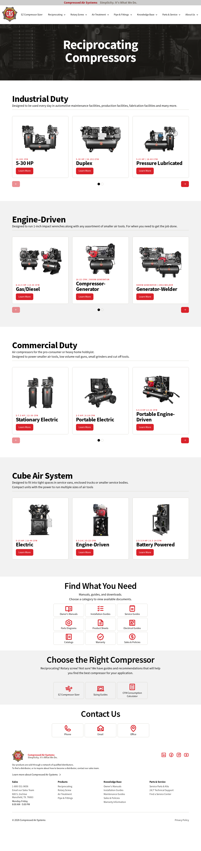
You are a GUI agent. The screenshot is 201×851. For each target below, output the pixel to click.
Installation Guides (113, 790)
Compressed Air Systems (80, 3)
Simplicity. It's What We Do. (118, 3)
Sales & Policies (112, 798)
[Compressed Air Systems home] (9, 15)
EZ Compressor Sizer (31, 14)
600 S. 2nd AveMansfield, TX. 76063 (22, 796)
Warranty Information (115, 802)
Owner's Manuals (112, 786)
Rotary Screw (64, 790)
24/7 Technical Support (161, 790)
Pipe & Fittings (65, 798)
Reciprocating (65, 786)
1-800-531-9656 (20, 786)
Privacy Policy (182, 820)
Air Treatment (65, 794)
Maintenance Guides (114, 794)
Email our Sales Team (23, 790)
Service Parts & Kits (159, 786)
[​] (163, 756)
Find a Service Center (160, 794)
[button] (57, 15)
